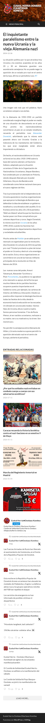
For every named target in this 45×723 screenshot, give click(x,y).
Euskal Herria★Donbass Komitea (23, 540)
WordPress (18, 720)
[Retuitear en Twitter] (10, 536)
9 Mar (11, 544)
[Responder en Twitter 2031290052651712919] (5, 637)
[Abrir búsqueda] (39, 24)
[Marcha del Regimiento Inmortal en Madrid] (22, 457)
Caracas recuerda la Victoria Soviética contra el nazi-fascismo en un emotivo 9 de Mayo (22, 433)
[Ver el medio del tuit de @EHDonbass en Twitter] (33, 630)
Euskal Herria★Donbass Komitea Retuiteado (26, 536)
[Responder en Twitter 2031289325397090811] (5, 605)
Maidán (20, 238)
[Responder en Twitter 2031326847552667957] (5, 689)
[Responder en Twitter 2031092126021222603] (5, 559)
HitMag (27, 720)
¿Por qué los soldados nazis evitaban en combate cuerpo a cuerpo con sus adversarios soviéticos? (21, 391)
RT (36, 76)
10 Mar (11, 573)
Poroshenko (13, 276)
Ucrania (23, 222)
